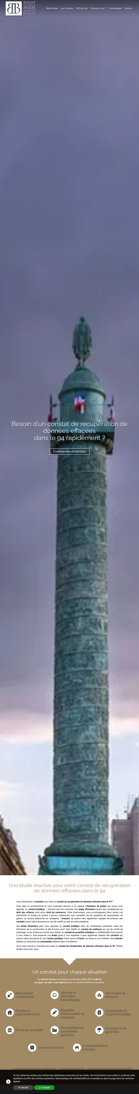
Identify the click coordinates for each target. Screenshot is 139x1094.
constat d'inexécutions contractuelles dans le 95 (109, 1068)
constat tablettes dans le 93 (71, 1068)
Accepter (46, 1087)
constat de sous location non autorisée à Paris (34, 1068)
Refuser (24, 1087)
